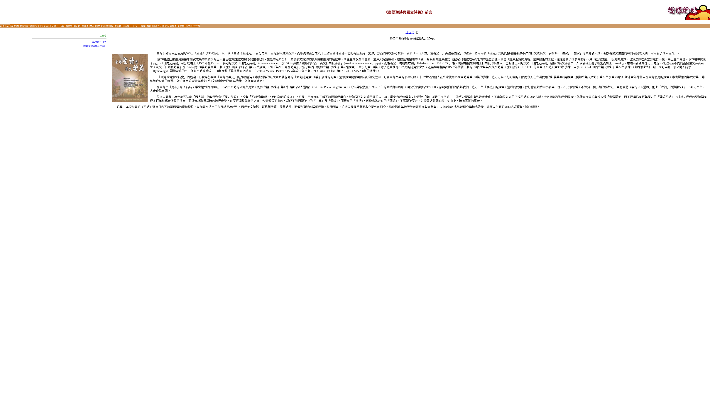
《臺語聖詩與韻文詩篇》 (94, 46)
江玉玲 (409, 32)
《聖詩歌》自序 (98, 42)
